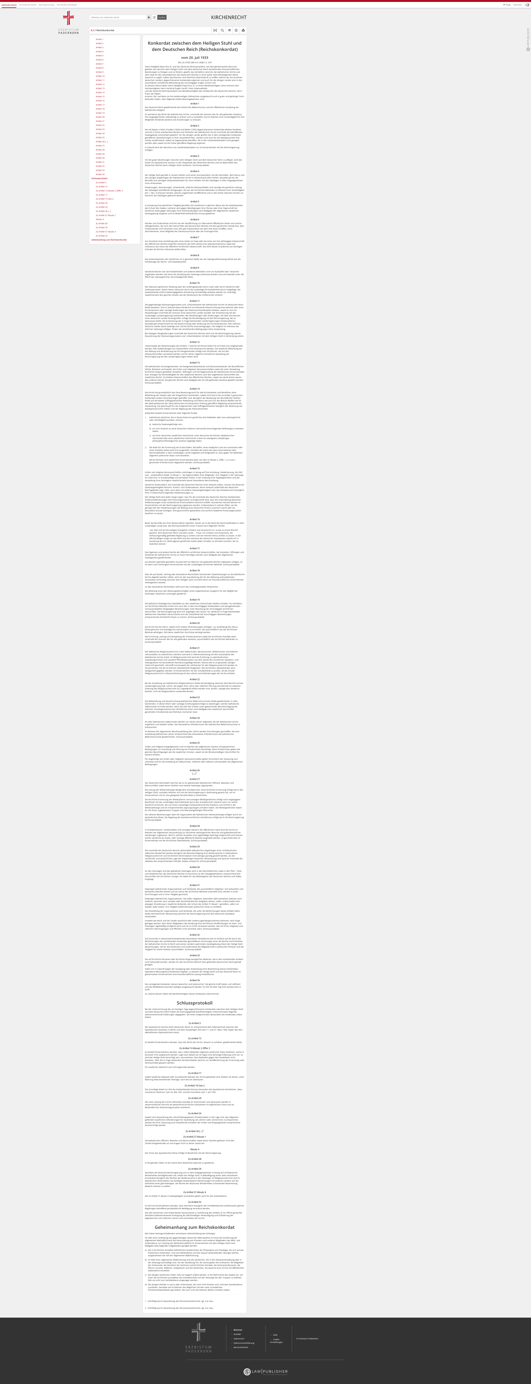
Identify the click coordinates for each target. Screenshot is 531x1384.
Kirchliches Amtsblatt (67, 4)
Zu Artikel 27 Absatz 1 (106, 215)
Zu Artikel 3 (101, 182)
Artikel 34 (100, 174)
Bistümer (238, 1330)
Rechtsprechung (46, 4)
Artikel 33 (100, 170)
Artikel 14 (100, 92)
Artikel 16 (100, 100)
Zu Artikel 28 (101, 223)
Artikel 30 (100, 158)
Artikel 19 (100, 113)
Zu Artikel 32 (101, 235)
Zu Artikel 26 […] (103, 211)
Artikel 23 (100, 129)
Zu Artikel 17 (101, 194)
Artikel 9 (99, 72)
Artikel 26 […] (102, 141)
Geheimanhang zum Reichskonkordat (109, 239)
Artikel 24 (100, 133)
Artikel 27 (100, 145)
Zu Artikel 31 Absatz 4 (106, 231)
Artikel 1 (99, 39)
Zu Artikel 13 (101, 186)
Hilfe (275, 1335)
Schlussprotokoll (99, 178)
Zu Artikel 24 (101, 207)
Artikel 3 (99, 47)
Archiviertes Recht (27, 4)
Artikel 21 (100, 121)
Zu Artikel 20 (101, 203)
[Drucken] (243, 30)
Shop (508, 4)
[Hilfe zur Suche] (149, 17)
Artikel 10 (100, 76)
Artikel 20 (100, 117)
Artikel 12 (100, 84)
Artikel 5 (99, 55)
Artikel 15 (100, 96)
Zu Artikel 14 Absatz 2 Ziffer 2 (109, 190)
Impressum (239, 1338)
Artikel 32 (100, 166)
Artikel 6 (99, 59)
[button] (527, 5)
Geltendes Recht (9, 4)
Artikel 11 (100, 80)
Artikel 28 (100, 149)
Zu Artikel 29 (101, 227)
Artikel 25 (100, 137)
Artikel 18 (100, 108)
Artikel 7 (99, 64)
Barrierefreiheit (241, 1347)
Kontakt (237, 1334)
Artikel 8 (99, 68)
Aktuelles (517, 4)
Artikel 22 (100, 125)
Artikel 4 (99, 51)
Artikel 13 (100, 88)
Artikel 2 (99, 43)
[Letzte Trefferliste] (154, 17)
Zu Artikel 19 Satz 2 (105, 198)
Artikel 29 (100, 154)
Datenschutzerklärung (244, 1343)
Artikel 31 (100, 162)
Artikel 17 (100, 104)
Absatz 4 (100, 219)
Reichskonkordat (102, 30)
